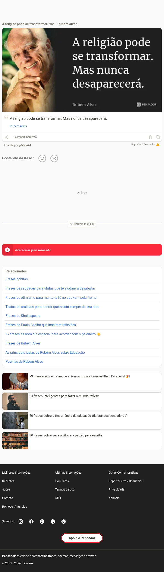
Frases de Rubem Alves (23, 343)
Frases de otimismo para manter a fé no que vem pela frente (51, 298)
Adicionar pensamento (33, 250)
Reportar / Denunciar (143, 144)
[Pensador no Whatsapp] (52, 521)
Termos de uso (65, 489)
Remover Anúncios (14, 506)
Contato (7, 498)
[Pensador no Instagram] (20, 521)
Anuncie (114, 498)
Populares (62, 481)
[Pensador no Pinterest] (42, 521)
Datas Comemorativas (123, 472)
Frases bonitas (17, 279)
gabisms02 (25, 145)
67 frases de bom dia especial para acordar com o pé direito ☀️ (53, 334)
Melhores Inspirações (16, 472)
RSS (58, 498)
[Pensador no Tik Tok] (63, 521)
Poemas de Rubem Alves (24, 361)
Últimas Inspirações (68, 472)
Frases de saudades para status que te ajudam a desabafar (50, 288)
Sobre (6, 489)
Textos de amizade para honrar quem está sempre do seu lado (52, 307)
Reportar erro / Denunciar (125, 481)
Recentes (8, 481)
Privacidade (116, 489)
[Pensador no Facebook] (31, 521)
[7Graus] (28, 563)
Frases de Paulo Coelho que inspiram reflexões (41, 325)
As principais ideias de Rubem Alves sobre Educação (45, 352)
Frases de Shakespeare (23, 316)
